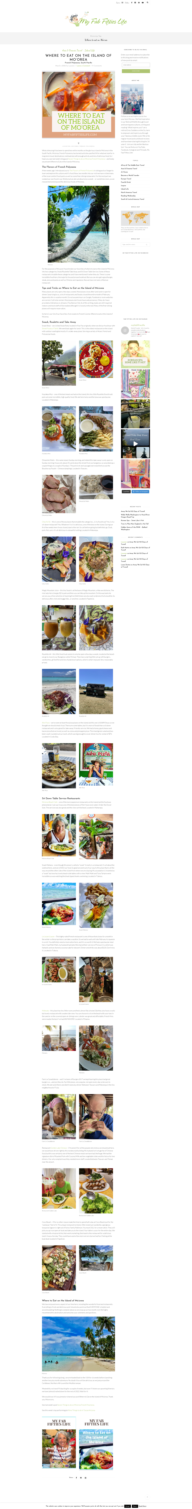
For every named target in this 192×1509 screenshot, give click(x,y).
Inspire (123, 186)
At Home (124, 172)
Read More (142, 1506)
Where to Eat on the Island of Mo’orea (78, 57)
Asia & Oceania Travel (72, 50)
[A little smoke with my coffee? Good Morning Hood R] (135, 473)
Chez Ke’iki (46, 522)
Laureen (71, 66)
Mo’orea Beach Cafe (49, 802)
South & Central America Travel (132, 199)
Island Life (90, 50)
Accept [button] (128, 1506)
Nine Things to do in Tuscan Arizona (81, 1410)
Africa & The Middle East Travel (132, 165)
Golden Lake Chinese (59, 1148)
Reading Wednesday (128, 196)
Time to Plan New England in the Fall (134, 524)
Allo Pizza (46, 723)
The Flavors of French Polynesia (81, 171)
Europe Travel (126, 179)
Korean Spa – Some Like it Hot (132, 520)
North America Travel (129, 192)
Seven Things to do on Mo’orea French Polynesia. (76, 1405)
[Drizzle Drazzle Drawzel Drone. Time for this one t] (135, 383)
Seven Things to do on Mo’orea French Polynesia (86, 159)
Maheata (45, 1011)
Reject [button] (135, 1506)
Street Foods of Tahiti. (50, 328)
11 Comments (97, 66)
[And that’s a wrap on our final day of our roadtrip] (135, 413)
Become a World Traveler (130, 175)
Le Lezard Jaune (48, 936)
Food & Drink (126, 182)
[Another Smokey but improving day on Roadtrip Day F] (135, 443)
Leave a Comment (83, 66)
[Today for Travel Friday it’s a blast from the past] (135, 353)
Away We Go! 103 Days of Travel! (133, 511)
